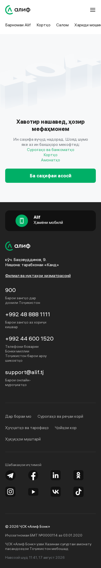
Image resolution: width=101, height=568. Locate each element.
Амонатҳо (50, 159)
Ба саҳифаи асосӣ (50, 176)
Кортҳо (50, 154)
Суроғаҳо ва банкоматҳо (50, 149)
